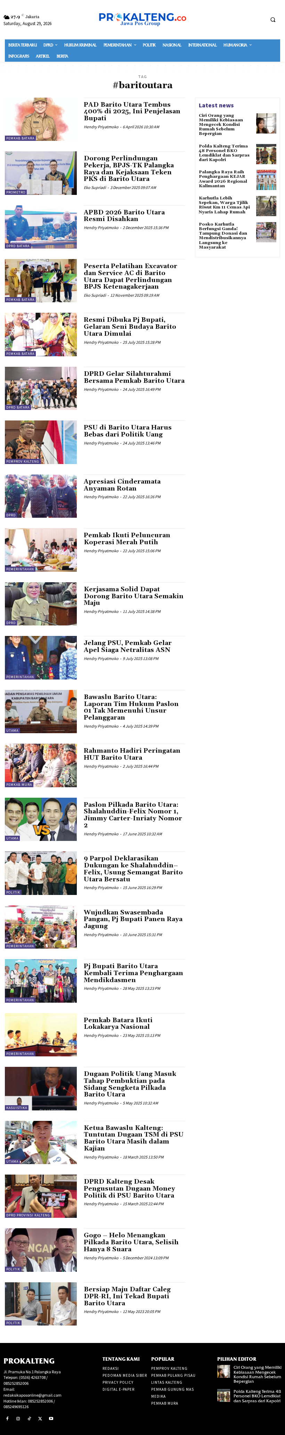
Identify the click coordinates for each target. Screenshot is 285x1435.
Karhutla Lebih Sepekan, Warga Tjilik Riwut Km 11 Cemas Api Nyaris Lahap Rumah (224, 205)
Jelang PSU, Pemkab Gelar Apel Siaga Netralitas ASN (128, 646)
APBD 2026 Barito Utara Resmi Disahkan (124, 215)
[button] (273, 19)
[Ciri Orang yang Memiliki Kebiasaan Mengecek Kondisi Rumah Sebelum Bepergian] (266, 123)
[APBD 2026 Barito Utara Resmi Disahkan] (41, 227)
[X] (40, 1419)
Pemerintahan (20, 569)
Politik (13, 892)
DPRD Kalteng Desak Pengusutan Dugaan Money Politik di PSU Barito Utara (129, 1189)
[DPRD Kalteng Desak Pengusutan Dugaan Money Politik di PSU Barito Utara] (41, 1196)
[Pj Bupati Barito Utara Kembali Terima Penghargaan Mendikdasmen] (41, 980)
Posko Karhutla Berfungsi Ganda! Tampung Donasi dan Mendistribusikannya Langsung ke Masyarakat (223, 236)
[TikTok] (29, 1419)
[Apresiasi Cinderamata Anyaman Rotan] (41, 496)
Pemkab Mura (19, 784)
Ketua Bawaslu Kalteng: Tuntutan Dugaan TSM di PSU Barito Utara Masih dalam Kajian (134, 1138)
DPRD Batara (18, 246)
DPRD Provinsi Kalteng (28, 1215)
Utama (12, 730)
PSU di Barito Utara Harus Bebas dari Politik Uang (128, 431)
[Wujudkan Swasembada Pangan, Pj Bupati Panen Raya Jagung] (41, 927)
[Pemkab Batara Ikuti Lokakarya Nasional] (41, 1034)
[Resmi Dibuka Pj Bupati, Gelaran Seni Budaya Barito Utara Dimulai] (41, 334)
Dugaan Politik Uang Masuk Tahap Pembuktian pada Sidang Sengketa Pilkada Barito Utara (130, 1084)
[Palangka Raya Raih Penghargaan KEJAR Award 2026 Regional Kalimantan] (266, 180)
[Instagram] (18, 1419)
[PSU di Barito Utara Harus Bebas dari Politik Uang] (41, 442)
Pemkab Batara (20, 138)
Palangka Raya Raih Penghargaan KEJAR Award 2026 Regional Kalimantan (223, 179)
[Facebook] (7, 1419)
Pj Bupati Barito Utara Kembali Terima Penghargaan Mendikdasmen (133, 973)
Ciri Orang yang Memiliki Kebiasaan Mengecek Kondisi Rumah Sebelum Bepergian (221, 125)
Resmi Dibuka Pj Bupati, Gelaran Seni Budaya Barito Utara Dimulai (130, 327)
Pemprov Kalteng (22, 461)
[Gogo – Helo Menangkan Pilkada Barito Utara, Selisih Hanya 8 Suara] (41, 1249)
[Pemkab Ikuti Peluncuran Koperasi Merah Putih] (41, 549)
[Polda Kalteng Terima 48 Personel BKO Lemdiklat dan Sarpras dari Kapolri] (266, 154)
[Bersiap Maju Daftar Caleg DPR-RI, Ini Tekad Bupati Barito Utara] (41, 1304)
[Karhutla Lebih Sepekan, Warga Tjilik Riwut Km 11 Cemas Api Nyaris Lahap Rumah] (266, 206)
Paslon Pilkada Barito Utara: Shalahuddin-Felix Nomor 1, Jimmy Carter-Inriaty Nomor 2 (133, 815)
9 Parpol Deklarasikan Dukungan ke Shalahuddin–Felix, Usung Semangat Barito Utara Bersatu (133, 869)
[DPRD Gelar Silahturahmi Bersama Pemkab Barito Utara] (41, 388)
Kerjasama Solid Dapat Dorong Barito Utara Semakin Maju (134, 596)
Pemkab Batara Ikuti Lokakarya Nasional (118, 1023)
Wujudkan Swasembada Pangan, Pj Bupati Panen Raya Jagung (133, 920)
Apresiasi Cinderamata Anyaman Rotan (122, 485)
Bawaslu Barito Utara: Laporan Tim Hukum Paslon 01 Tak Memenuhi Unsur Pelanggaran (131, 707)
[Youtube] (51, 1419)
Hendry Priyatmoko (101, 126)
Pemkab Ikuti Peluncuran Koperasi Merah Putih (127, 538)
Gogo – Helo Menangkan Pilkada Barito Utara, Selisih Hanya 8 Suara (131, 1242)
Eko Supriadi (95, 187)
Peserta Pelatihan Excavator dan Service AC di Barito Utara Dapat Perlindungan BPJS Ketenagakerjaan (130, 276)
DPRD (11, 515)
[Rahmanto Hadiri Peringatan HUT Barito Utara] (41, 765)
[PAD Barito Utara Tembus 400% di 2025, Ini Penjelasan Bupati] (41, 119)
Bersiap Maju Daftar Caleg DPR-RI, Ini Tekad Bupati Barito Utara (127, 1296)
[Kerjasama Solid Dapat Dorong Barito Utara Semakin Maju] (41, 603)
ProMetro (15, 192)
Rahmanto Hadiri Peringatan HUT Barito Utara (132, 754)
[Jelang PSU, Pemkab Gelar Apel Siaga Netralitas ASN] (41, 657)
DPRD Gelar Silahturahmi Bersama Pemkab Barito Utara (134, 377)
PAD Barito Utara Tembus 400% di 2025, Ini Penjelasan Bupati (132, 112)
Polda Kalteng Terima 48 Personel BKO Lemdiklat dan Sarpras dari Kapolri (224, 153)
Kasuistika (16, 1108)
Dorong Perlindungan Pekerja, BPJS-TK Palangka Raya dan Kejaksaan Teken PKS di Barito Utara (129, 168)
